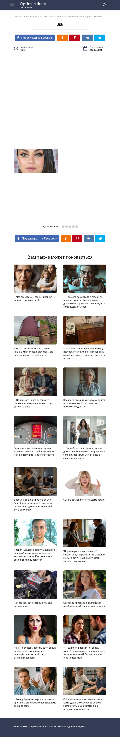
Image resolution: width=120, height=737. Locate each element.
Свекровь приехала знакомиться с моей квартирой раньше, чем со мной (84, 604)
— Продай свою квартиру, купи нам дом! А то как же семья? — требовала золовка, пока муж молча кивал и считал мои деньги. (84, 453)
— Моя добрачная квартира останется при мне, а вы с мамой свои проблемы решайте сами (35, 702)
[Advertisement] (60, 80)
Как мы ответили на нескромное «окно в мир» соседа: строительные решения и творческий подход (33, 351)
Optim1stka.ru (34, 3)
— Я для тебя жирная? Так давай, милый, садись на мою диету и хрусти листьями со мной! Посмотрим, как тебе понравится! (84, 652)
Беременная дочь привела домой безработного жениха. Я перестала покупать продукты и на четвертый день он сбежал (33, 504)
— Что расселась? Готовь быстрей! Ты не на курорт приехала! (35, 299)
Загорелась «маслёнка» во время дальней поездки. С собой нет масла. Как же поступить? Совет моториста (34, 451)
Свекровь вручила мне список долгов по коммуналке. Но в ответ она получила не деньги (84, 403)
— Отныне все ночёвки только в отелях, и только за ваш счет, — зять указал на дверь (33, 403)
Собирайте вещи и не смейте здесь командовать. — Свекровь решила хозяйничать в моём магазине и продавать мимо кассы (82, 704)
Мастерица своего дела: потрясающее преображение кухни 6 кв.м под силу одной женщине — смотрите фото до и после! (84, 353)
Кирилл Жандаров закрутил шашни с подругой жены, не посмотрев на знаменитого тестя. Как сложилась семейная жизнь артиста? (34, 554)
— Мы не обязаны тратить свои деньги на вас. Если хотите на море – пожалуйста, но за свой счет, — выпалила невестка (35, 652)
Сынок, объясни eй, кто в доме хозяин (84, 499)
